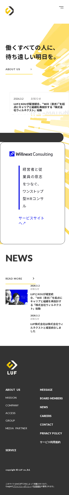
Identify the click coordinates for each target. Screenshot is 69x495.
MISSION (11, 397)
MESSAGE (46, 389)
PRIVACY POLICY (51, 433)
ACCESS (10, 413)
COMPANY (12, 405)
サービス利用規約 (50, 442)
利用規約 (37, 486)
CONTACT (46, 424)
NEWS (44, 407)
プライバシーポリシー (22, 486)
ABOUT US (13, 389)
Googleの (9, 486)
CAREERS (46, 416)
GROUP (10, 420)
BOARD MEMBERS (51, 398)
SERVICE (11, 450)
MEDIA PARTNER (16, 428)
